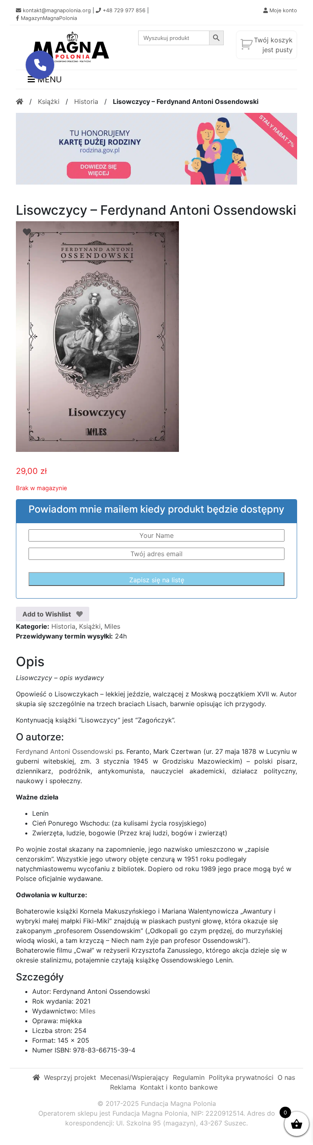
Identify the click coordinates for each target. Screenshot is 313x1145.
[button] (40, 65)
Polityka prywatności (241, 1077)
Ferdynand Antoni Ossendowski (64, 751)
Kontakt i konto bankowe (179, 1087)
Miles (112, 626)
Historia (86, 101)
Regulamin (189, 1077)
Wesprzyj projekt (70, 1077)
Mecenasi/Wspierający (134, 1077)
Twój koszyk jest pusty (273, 45)
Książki (49, 101)
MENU (48, 79)
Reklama (123, 1087)
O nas (286, 1077)
